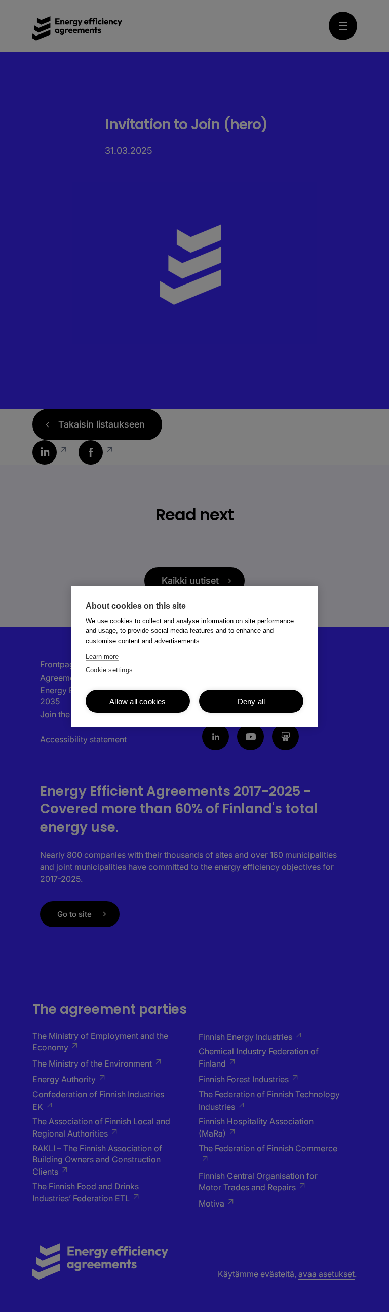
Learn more (102, 656)
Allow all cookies (137, 701)
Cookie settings (109, 670)
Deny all (251, 701)
